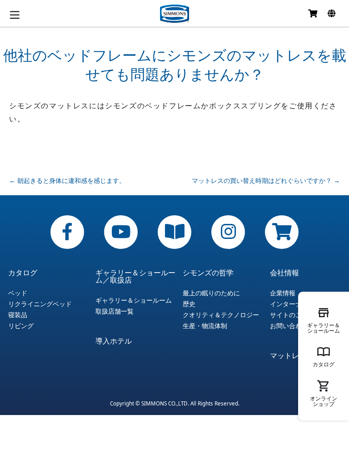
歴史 (189, 304)
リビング (21, 326)
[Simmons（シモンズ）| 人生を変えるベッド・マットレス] (174, 14)
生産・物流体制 (205, 326)
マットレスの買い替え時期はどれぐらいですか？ (266, 180)
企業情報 (282, 293)
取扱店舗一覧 (114, 311)
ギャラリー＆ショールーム (133, 300)
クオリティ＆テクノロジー (221, 315)
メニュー (14, 14)
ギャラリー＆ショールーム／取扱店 (135, 276)
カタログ (22, 272)
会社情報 (284, 272)
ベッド (17, 293)
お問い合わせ (289, 326)
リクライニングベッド (40, 304)
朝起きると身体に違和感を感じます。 (67, 180)
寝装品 (17, 315)
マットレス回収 (295, 355)
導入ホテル (113, 340)
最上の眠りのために (211, 293)
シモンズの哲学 (208, 272)
